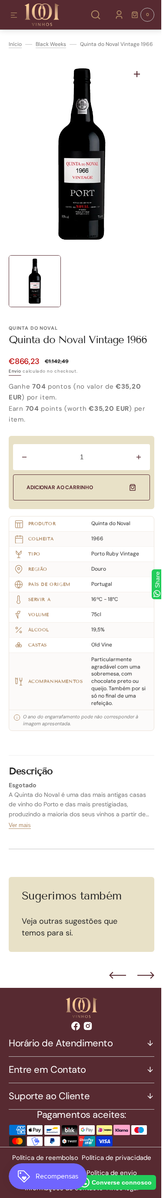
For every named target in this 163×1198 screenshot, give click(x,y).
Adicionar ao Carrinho (60, 499)
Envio (15, 383)
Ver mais (20, 837)
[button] (13, 15)
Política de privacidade (113, 1170)
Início (15, 44)
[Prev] (111, 987)
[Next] (139, 987)
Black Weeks (51, 44)
